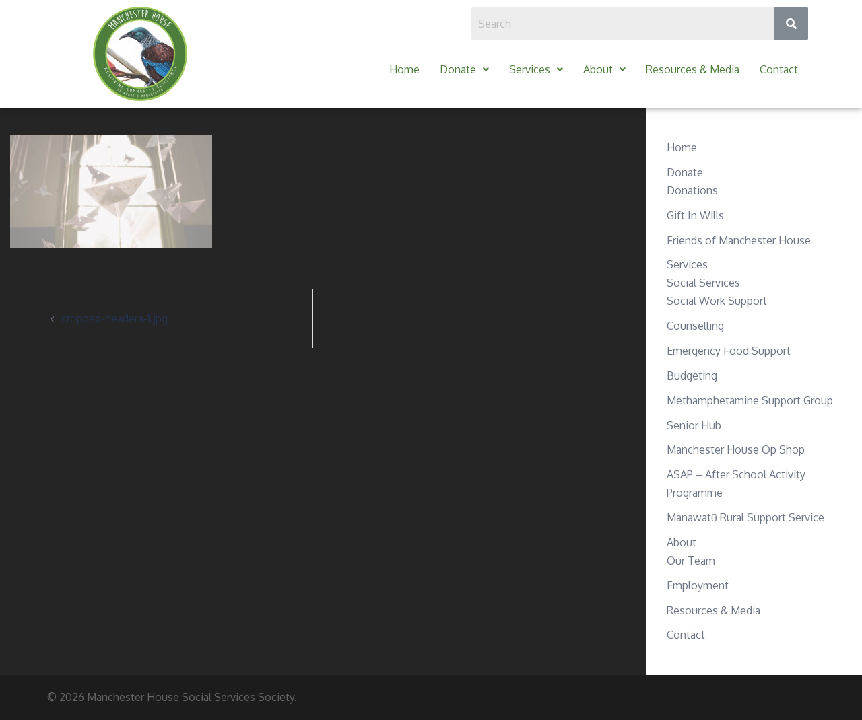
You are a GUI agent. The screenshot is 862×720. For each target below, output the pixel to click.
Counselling (695, 325)
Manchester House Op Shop (736, 449)
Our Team (691, 560)
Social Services (703, 282)
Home (404, 69)
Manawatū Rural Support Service (745, 517)
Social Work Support (717, 301)
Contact (779, 69)
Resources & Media (692, 69)
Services (529, 69)
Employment (698, 585)
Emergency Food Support (729, 350)
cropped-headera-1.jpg (114, 318)
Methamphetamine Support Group (750, 400)
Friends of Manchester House (739, 240)
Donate (458, 69)
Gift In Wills (695, 215)
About (598, 69)
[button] (464, 69)
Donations (692, 190)
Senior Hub (694, 425)
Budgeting (692, 375)
